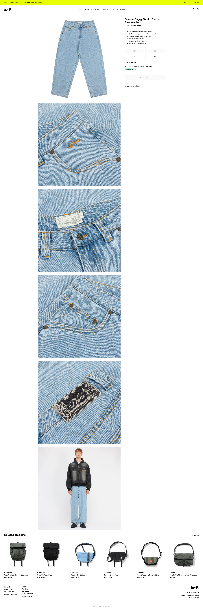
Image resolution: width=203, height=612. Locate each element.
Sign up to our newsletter (23, 2)
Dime (127, 25)
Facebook (25, 589)
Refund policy (27, 596)
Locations (114, 9)
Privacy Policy (9, 589)
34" (134, 56)
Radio (24, 587)
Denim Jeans (136, 25)
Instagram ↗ (187, 2)
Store (80, 9)
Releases (88, 9)
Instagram (25, 591)
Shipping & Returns (132, 86)
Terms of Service (28, 594)
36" (155, 56)
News (97, 9)
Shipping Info (9, 592)
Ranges (105, 9)
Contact (123, 9)
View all (195, 535)
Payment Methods (10, 594)
